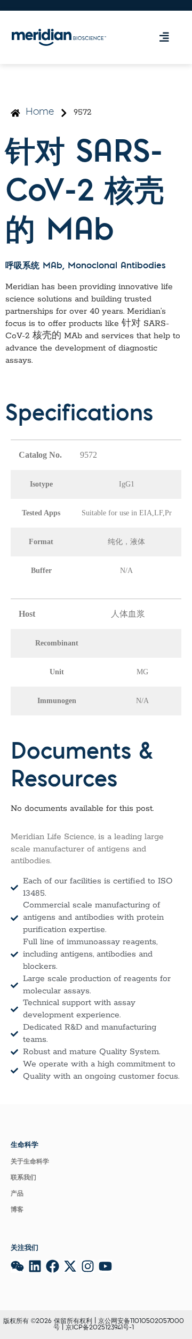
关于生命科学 (30, 1162)
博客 (17, 1210)
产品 (17, 1194)
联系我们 (23, 1178)
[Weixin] (17, 1266)
